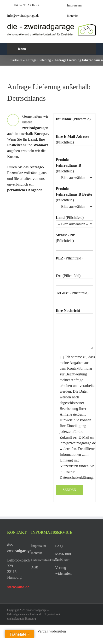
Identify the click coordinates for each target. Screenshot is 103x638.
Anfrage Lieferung (38, 60)
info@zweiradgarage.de (23, 15)
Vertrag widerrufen (51, 631)
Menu (22, 48)
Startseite (16, 60)
